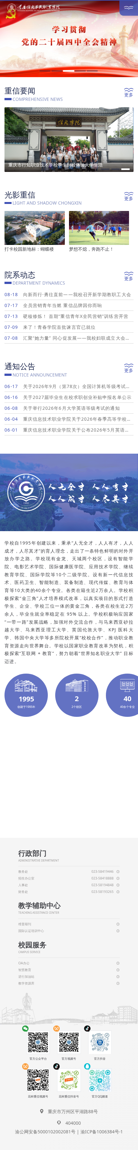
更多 (128, 95)
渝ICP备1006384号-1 (102, 1132)
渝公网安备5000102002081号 (45, 1132)
